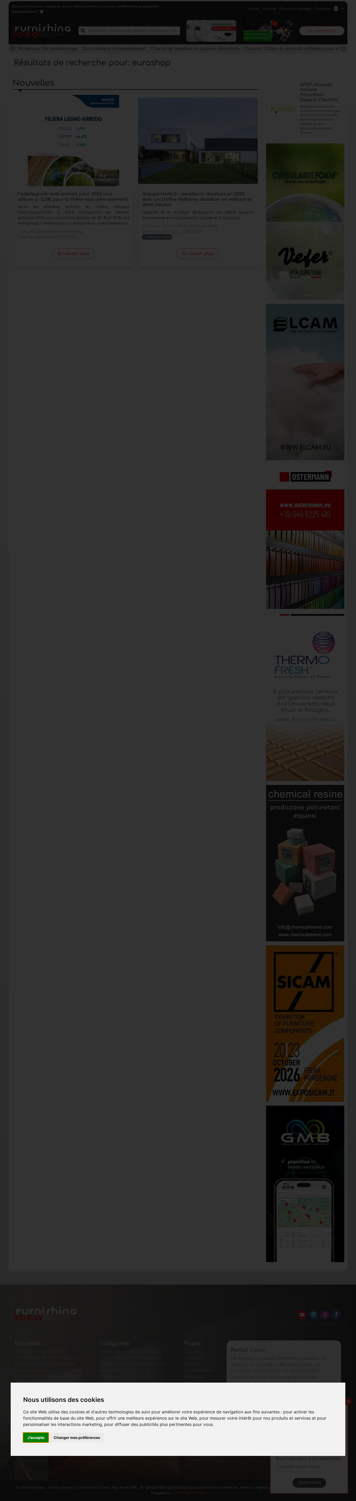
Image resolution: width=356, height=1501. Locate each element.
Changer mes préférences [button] (77, 1437)
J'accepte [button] (35, 1437)
